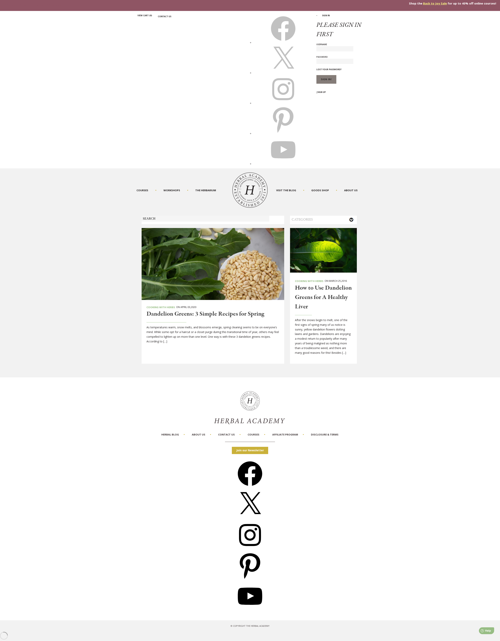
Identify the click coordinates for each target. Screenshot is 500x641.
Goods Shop (320, 190)
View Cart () (145, 15)
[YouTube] (250, 610)
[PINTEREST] (283, 133)
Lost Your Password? (329, 69)
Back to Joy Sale (435, 3)
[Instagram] (250, 548)
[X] (283, 72)
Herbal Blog (170, 434)
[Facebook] (250, 487)
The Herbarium (205, 190)
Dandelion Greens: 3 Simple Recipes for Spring (205, 314)
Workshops (171, 190)
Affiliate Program (285, 434)
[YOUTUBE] (283, 163)
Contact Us (164, 16)
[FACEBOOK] (283, 42)
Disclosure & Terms (324, 434)
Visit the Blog (286, 190)
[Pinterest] (250, 579)
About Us (351, 190)
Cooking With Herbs (160, 307)
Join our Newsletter (250, 450)
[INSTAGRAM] (283, 103)
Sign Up (321, 92)
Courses (142, 190)
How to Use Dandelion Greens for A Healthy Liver (323, 297)
